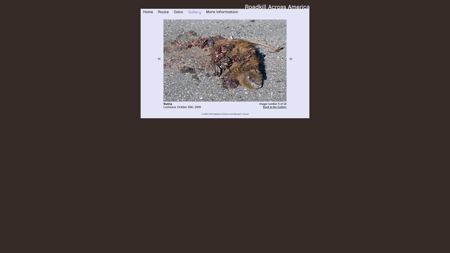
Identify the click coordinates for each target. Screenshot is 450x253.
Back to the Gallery (275, 107)
